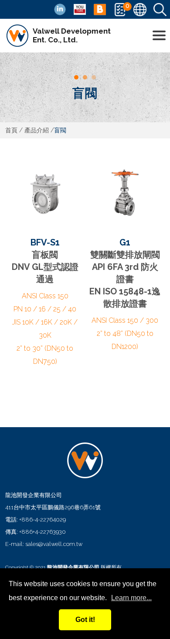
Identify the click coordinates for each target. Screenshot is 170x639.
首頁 (11, 130)
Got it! (85, 619)
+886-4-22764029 (42, 519)
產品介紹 (36, 130)
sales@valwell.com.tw (53, 544)
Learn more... (131, 597)
